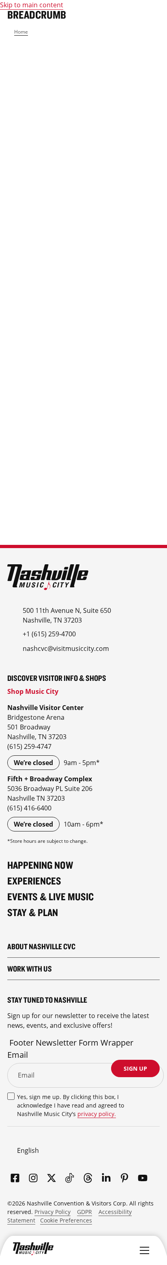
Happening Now (40, 865)
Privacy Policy (52, 1212)
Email (17, 1054)
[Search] (125, 1249)
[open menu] (144, 1249)
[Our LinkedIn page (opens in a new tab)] (106, 1178)
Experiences (34, 880)
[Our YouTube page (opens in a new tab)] (142, 1178)
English (28, 1150)
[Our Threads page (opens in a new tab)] (88, 1178)
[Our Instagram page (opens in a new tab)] (33, 1178)
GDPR (84, 1212)
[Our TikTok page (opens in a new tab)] (69, 1178)
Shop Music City (32, 691)
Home (21, 31)
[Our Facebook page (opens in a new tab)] (15, 1178)
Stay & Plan (32, 912)
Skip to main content (31, 4)
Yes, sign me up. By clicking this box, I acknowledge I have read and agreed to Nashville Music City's (70, 1105)
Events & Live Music (50, 896)
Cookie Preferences (66, 1220)
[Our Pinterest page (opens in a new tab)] (124, 1178)
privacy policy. (96, 1114)
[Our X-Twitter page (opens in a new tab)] (51, 1178)
